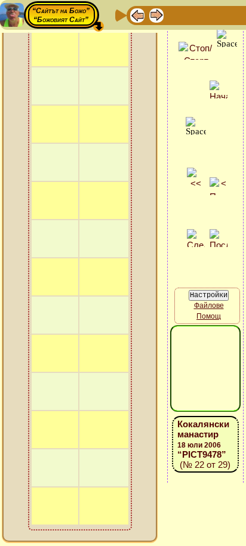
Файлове (209, 305)
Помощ (208, 316)
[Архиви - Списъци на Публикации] (175, 15)
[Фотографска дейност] (233, 15)
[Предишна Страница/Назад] (137, 15)
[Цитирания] (194, 15)
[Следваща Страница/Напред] (156, 15)
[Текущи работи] (214, 15)
